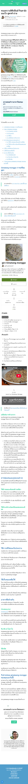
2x (5, 317)
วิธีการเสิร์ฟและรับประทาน (11, 148)
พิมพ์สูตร (15, 279)
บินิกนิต (9, 159)
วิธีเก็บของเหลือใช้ (9, 150)
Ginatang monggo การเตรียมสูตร (13, 127)
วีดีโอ (8, 135)
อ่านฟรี (14, 115)
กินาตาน (9, 76)
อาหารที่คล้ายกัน (9, 153)
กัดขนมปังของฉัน (13, 768)
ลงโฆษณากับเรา (14, 773)
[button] (2, 275)
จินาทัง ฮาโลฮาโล (12, 157)
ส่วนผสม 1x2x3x (11, 131)
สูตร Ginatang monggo (10, 129)
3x (7, 317)
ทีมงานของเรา (14, 771)
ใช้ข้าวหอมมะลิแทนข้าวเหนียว (15, 142)
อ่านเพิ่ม (16, 26)
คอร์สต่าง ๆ (25, 3)
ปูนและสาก (11, 200)
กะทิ (14, 80)
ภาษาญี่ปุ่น (10, 3)
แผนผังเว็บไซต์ (14, 775)
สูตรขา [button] (15, 284)
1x (2, 317)
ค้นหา (3, 3)
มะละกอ (17, 177)
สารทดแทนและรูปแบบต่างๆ (12, 140)
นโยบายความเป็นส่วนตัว (14, 777)
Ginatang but (10, 154)
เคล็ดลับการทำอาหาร (13, 137)
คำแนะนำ (10, 133)
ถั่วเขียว (11, 175)
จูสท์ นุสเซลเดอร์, (13, 16)
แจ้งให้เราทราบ (12, 401)
